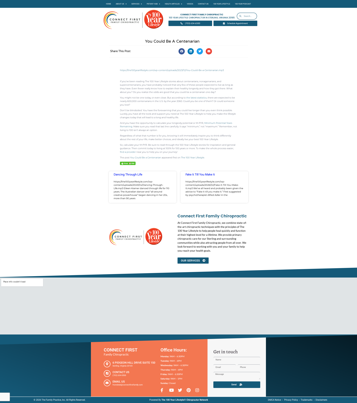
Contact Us (203, 4)
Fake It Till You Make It (200, 174)
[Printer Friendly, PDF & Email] (128, 163)
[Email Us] (107, 383)
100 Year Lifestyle (221, 4)
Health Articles (172, 4)
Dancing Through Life (128, 174)
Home (108, 4)
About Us (120, 4)
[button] (181, 51)
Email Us (119, 381)
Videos (190, 4)
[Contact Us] (107, 373)
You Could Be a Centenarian (145, 157)
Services (135, 4)
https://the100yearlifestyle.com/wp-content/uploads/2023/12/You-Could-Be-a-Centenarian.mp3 (172, 70)
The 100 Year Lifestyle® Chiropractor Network (184, 400)
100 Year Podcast (243, 4)
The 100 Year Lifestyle (192, 157)
